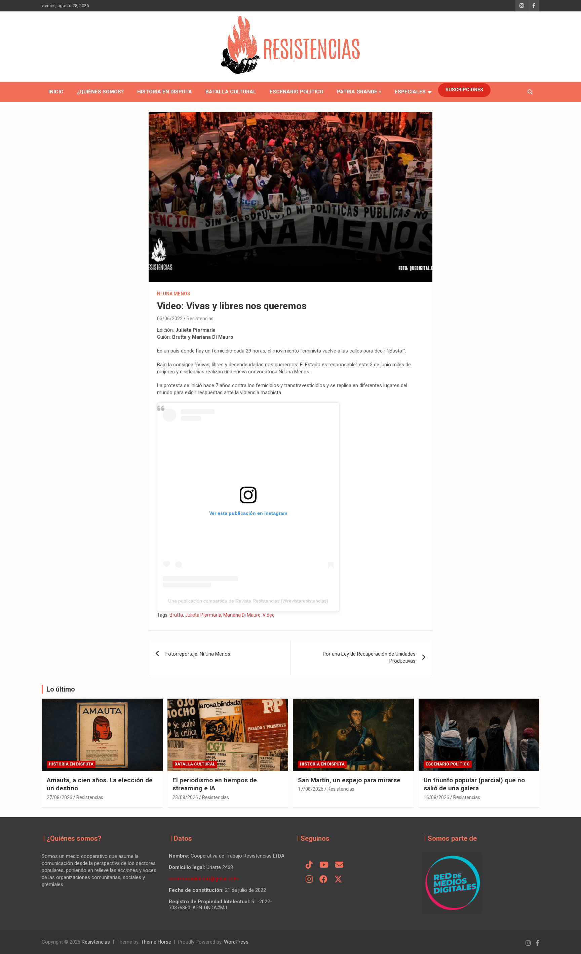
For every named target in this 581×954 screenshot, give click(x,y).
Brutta (176, 615)
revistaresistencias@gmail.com (203, 879)
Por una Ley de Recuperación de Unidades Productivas (369, 657)
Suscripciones (464, 89)
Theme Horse (156, 942)
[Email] (339, 865)
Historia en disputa (164, 92)
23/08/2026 (185, 797)
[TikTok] (309, 865)
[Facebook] (323, 879)
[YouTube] (323, 865)
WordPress (236, 942)
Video (269, 615)
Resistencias (200, 318)
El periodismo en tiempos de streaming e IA (214, 784)
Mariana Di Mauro (242, 615)
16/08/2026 (436, 797)
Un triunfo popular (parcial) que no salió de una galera (474, 784)
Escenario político (296, 92)
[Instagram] (309, 879)
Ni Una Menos (173, 293)
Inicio (56, 92)
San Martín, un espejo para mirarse (349, 780)
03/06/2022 (170, 318)
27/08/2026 (59, 797)
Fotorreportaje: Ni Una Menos (197, 654)
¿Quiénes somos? (100, 92)
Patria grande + (359, 92)
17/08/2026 (310, 789)
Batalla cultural (230, 92)
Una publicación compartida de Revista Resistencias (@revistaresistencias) (248, 601)
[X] (338, 879)
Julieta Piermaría (203, 615)
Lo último (60, 689)
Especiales (410, 92)
